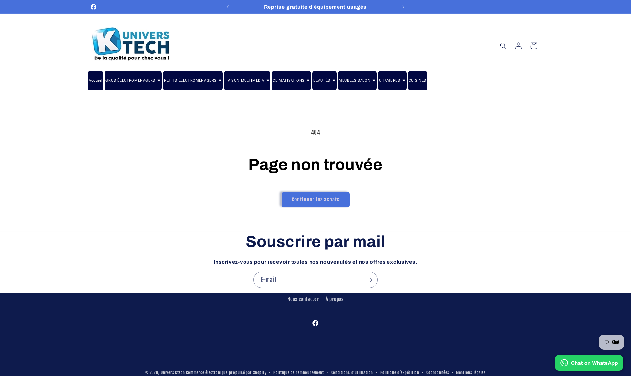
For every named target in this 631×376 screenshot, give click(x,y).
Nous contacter (303, 299)
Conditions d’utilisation (352, 372)
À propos (335, 299)
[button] (503, 45)
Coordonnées (437, 372)
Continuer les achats (315, 199)
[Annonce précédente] (228, 6)
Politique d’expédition (399, 372)
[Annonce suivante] (403, 6)
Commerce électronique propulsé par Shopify (226, 372)
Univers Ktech (173, 372)
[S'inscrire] (369, 280)
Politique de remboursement (298, 372)
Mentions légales (471, 372)
